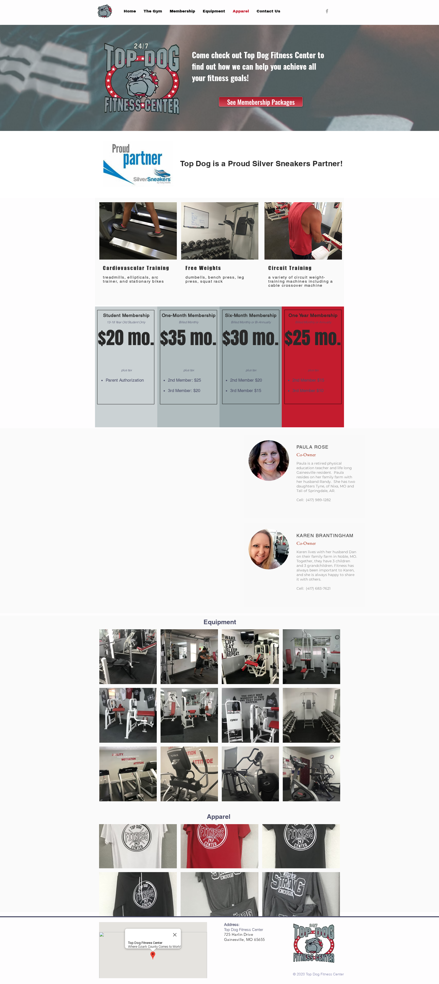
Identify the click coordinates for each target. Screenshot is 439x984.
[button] (128, 656)
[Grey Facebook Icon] (327, 11)
